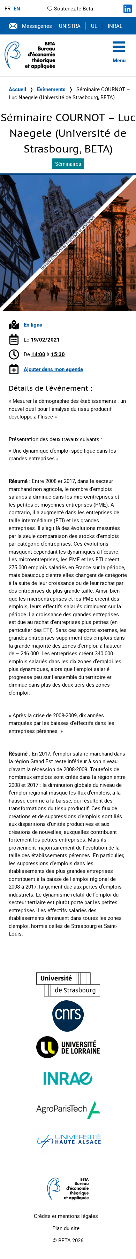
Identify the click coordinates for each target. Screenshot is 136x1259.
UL (94, 25)
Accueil (17, 89)
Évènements (51, 89)
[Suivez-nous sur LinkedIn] (127, 9)
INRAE (115, 25)
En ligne (33, 324)
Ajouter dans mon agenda (53, 369)
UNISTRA (70, 25)
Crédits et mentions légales (66, 1215)
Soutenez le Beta (73, 8)
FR (7, 8)
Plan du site (66, 1228)
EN (17, 8)
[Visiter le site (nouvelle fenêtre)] (68, 984)
